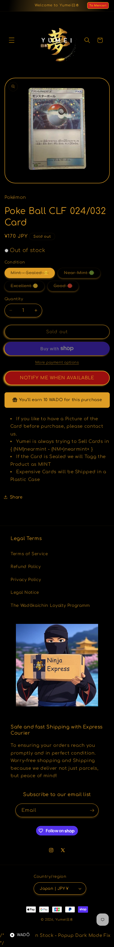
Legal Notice (25, 592)
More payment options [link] (57, 362)
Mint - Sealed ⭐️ (33, 274)
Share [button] (16, 497)
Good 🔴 (66, 287)
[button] (11, 40)
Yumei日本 (64, 919)
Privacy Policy (26, 579)
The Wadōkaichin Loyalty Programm (50, 605)
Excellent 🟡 (28, 287)
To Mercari (98, 5)
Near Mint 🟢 (82, 274)
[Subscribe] (92, 810)
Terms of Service (29, 553)
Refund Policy (26, 566)
